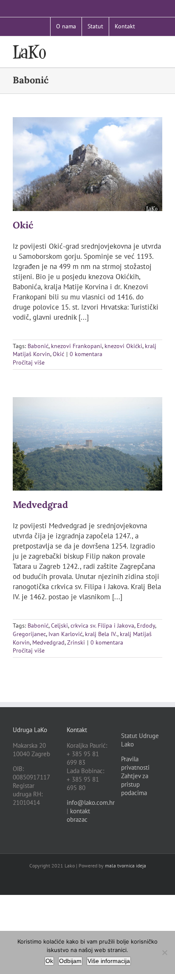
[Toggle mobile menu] (158, 49)
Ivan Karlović (65, 634)
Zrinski (76, 642)
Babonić (38, 346)
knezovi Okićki (123, 346)
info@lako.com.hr (91, 802)
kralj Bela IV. (101, 634)
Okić (23, 225)
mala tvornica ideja (125, 865)
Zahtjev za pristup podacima (134, 784)
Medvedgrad (40, 504)
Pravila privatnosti (135, 763)
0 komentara (86, 354)
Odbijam (70, 961)
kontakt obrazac (78, 815)
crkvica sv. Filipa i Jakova (102, 625)
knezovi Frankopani (76, 346)
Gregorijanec (29, 634)
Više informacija (109, 961)
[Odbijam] (164, 952)
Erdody (146, 625)
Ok (49, 961)
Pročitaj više (29, 362)
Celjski (59, 625)
